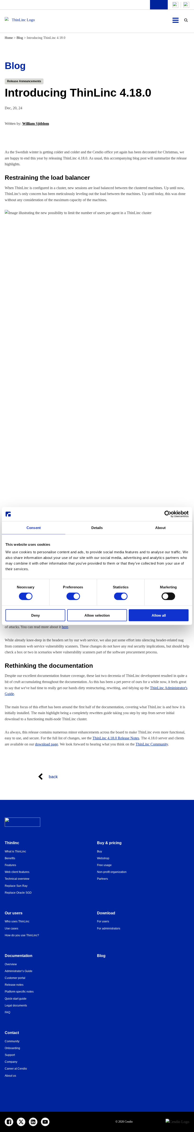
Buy (99, 851)
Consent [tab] (33, 528)
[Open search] (186, 20)
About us (10, 1075)
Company (11, 1061)
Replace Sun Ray (16, 886)
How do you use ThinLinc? (22, 935)
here (65, 627)
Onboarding (12, 1048)
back (53, 776)
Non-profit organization (112, 872)
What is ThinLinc (15, 851)
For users (103, 921)
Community (12, 1041)
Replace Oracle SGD (18, 892)
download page (46, 744)
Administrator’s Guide (18, 971)
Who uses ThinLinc (17, 921)
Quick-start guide (15, 998)
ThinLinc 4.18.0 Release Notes (116, 738)
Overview (11, 964)
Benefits (10, 858)
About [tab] (160, 528)
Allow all (159, 615)
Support (10, 1055)
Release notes (14, 984)
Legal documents (16, 1005)
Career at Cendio (16, 1068)
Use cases (11, 928)
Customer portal (15, 978)
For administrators (108, 928)
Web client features (17, 872)
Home (9, 38)
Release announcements (24, 81)
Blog (20, 38)
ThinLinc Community (152, 744)
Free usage (104, 865)
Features (10, 865)
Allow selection (97, 615)
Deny (35, 615)
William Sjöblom (35, 124)
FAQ (7, 1012)
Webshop (103, 858)
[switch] (73, 596)
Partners (102, 878)
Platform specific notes (19, 991)
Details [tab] (97, 528)
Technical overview (17, 878)
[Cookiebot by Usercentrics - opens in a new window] (168, 514)
